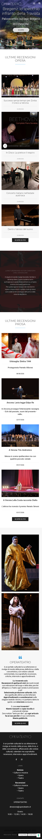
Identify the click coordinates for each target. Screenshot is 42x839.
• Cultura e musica (20, 772)
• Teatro (20, 778)
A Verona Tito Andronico (20, 450)
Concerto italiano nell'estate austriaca (20, 194)
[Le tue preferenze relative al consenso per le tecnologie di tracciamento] (38, 835)
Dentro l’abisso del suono (20, 229)
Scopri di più (20, 240)
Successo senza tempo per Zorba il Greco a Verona (20, 101)
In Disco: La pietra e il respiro (20, 153)
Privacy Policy (23, 834)
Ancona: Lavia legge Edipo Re (20, 402)
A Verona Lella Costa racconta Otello (20, 500)
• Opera (20, 775)
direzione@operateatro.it (20, 807)
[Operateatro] (12, 3)
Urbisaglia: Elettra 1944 (20, 361)
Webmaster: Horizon (10, 835)
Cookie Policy (32, 834)
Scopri (21, 30)
